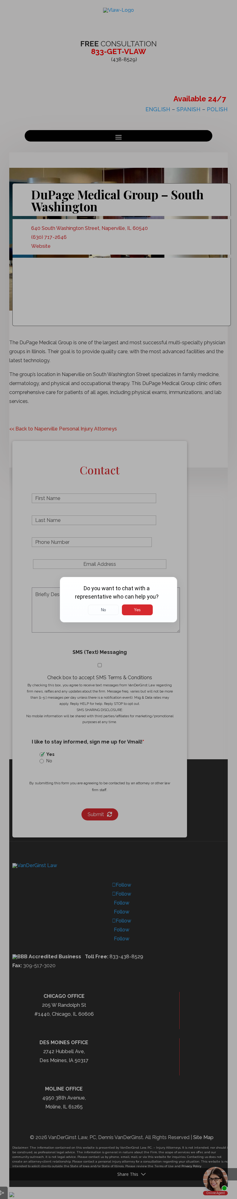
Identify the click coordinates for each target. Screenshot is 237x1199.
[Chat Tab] (118, 599)
